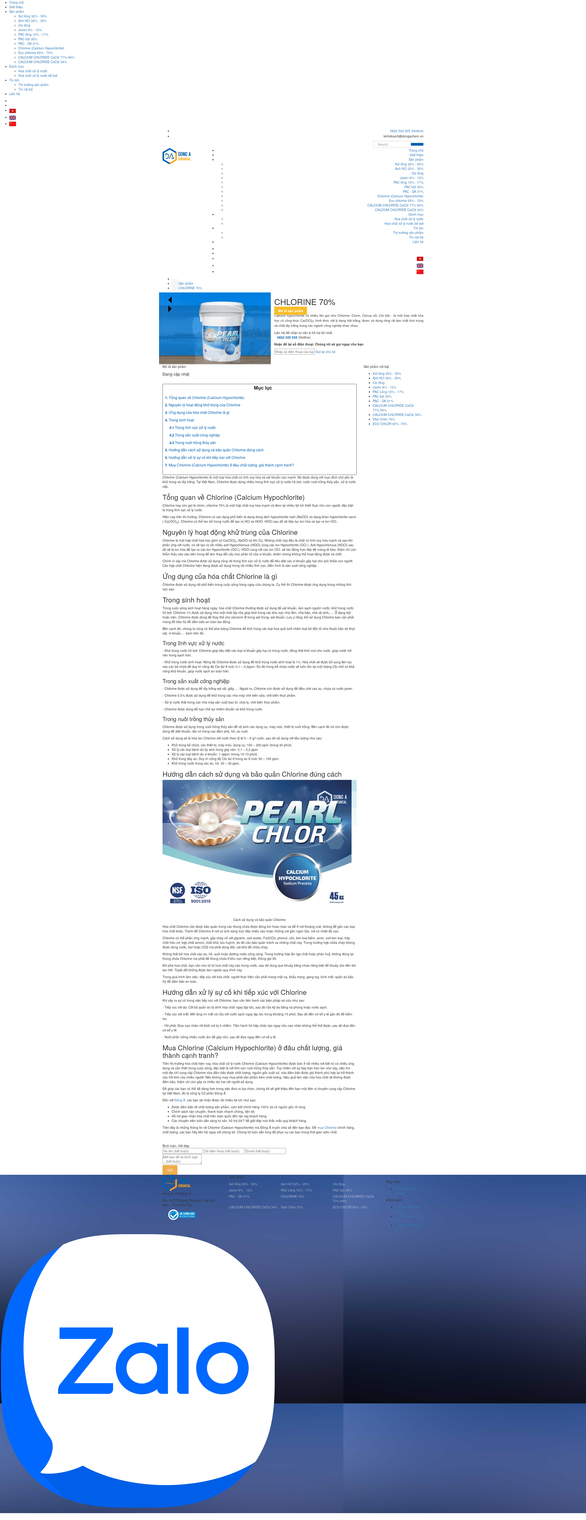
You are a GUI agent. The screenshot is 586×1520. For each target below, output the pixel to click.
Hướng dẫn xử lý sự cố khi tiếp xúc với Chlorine (207, 457)
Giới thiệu (16, 7)
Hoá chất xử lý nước (32, 71)
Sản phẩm (16, 11)
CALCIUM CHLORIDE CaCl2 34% (42, 61)
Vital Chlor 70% (384, 419)
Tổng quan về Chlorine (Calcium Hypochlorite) (206, 397)
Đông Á (179, 1100)
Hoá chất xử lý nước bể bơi (37, 75)
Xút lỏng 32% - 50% (32, 16)
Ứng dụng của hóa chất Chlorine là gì (199, 412)
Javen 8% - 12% (30, 29)
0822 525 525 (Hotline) (406, 130)
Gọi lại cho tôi (325, 351)
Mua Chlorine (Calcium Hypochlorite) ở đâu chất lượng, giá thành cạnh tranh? (231, 465)
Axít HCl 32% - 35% (32, 20)
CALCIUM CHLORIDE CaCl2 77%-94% (46, 57)
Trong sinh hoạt (181, 420)
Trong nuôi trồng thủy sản (195, 442)
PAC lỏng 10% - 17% (33, 34)
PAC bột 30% (27, 39)
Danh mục (16, 66)
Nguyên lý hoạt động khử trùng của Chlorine (204, 404)
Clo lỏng (24, 25)
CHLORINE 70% (190, 288)
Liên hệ (14, 93)
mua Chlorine (327, 1127)
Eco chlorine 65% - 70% (35, 52)
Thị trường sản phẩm (33, 84)
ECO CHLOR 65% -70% (390, 423)
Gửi (170, 1170)
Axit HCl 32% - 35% (387, 378)
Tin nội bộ (25, 89)
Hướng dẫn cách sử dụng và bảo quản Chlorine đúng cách (216, 449)
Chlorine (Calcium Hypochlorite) (41, 48)
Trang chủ (16, 2)
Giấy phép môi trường (405, 1190)
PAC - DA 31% (28, 43)
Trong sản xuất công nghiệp (197, 435)
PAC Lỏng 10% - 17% (388, 391)
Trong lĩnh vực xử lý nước (195, 427)
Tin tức (14, 80)
